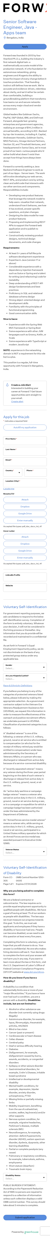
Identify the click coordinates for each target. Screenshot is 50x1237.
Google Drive (25, 513)
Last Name (11, 449)
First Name (11, 439)
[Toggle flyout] (19, 472)
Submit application (25, 1217)
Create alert (17, 401)
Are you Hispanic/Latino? (17, 676)
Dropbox (25, 506)
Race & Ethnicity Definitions (17, 685)
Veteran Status (12, 849)
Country (10, 470)
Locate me (8, 488)
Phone (30, 470)
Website (9, 585)
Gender (9, 665)
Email (9, 460)
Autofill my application (25, 427)
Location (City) (13, 481)
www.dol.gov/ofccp (34, 972)
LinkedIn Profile (13, 575)
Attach (25, 499)
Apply (25, 46)
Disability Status (13, 1175)
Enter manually (25, 520)
